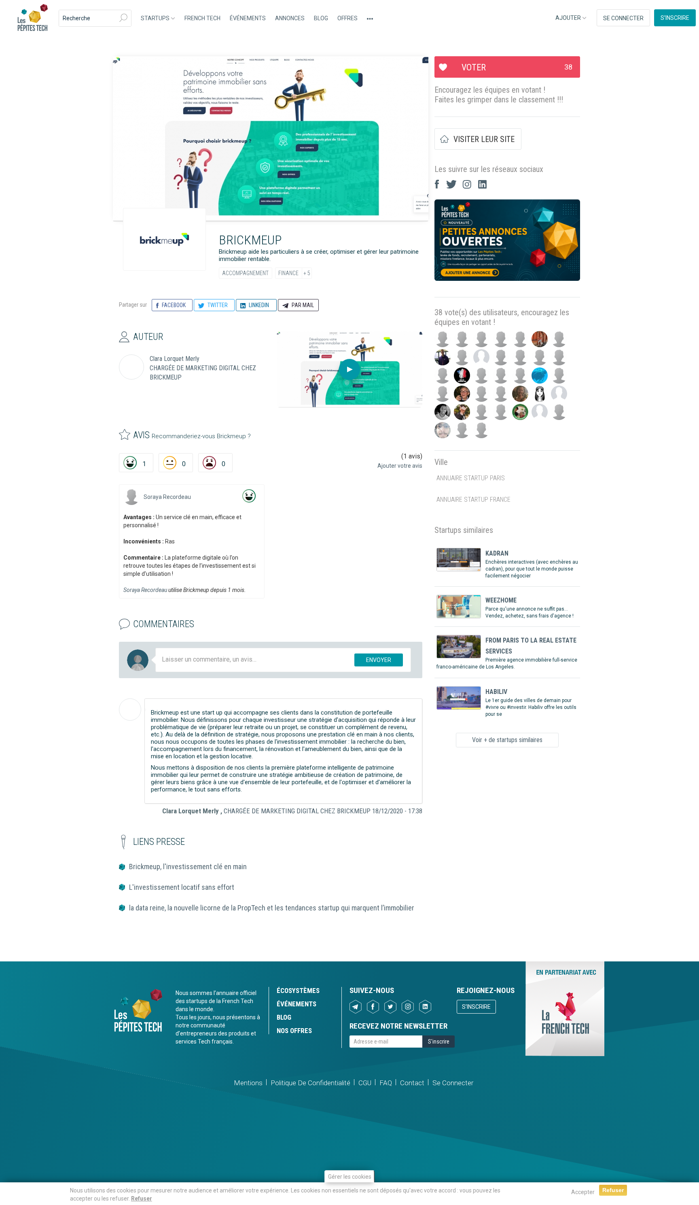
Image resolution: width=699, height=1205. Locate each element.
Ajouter (568, 18)
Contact (412, 1083)
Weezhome (501, 600)
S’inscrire (675, 18)
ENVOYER (378, 660)
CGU (364, 1083)
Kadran (496, 553)
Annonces (290, 18)
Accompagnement (245, 273)
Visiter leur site (484, 139)
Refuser (141, 1198)
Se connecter (623, 18)
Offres (347, 18)
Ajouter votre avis (399, 465)
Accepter (583, 1192)
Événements (248, 18)
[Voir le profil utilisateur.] (131, 497)
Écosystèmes (298, 990)
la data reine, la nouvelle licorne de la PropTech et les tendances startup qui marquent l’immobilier (271, 908)
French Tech (202, 18)
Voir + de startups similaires (507, 740)
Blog (321, 18)
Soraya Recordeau (167, 497)
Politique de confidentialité (310, 1083)
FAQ (385, 1083)
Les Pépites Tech (32, 18)
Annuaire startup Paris (470, 478)
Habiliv (496, 692)
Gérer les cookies (349, 1176)
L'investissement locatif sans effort (181, 887)
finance (288, 273)
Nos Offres (294, 1031)
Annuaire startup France (473, 499)
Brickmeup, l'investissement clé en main (188, 866)
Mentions (248, 1083)
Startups (156, 18)
